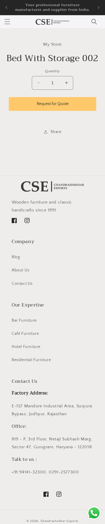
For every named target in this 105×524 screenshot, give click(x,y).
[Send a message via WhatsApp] (94, 513)
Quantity (52, 71)
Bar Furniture (24, 320)
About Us (20, 270)
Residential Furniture (31, 360)
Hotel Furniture (26, 346)
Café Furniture (25, 333)
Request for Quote (53, 103)
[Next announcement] (98, 7)
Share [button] (56, 132)
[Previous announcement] (6, 7)
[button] (7, 21)
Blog (16, 257)
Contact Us (22, 283)
